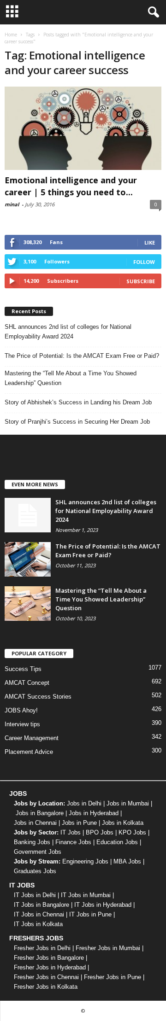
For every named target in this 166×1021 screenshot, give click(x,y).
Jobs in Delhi (84, 803)
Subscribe (140, 281)
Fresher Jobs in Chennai (46, 977)
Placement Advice (29, 751)
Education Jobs (117, 842)
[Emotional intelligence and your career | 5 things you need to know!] (83, 128)
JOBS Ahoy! (21, 710)
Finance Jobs (73, 842)
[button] (152, 12)
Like (149, 242)
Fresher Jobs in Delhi (42, 948)
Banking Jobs (32, 842)
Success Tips (23, 668)
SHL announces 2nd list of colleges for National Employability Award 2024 (68, 331)
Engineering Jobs (85, 861)
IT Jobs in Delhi (35, 895)
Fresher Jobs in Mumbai (108, 948)
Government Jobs (37, 851)
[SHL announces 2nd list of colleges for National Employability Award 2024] (28, 515)
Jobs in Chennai (35, 822)
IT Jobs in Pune (90, 914)
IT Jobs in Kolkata (38, 924)
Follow (144, 261)
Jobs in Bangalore (40, 813)
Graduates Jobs (35, 871)
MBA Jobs (127, 861)
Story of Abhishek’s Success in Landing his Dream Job (78, 402)
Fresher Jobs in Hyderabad (50, 967)
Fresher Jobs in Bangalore (49, 957)
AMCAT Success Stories (38, 696)
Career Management (32, 738)
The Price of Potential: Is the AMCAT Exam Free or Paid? (82, 355)
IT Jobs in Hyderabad (102, 904)
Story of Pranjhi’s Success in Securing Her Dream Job (77, 421)
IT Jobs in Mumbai (86, 895)
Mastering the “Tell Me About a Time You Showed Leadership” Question (70, 378)
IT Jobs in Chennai (39, 914)
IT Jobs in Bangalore (41, 904)
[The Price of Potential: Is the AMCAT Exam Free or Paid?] (28, 559)
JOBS (18, 793)
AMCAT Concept (27, 682)
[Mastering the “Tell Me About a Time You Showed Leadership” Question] (28, 603)
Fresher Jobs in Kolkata (45, 986)
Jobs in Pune (79, 822)
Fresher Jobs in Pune (112, 977)
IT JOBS (22, 885)
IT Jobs (70, 832)
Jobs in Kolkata (122, 822)
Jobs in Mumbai (128, 803)
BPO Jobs (99, 832)
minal (12, 204)
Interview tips (22, 724)
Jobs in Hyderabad (94, 813)
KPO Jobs (132, 832)
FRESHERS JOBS (36, 938)
